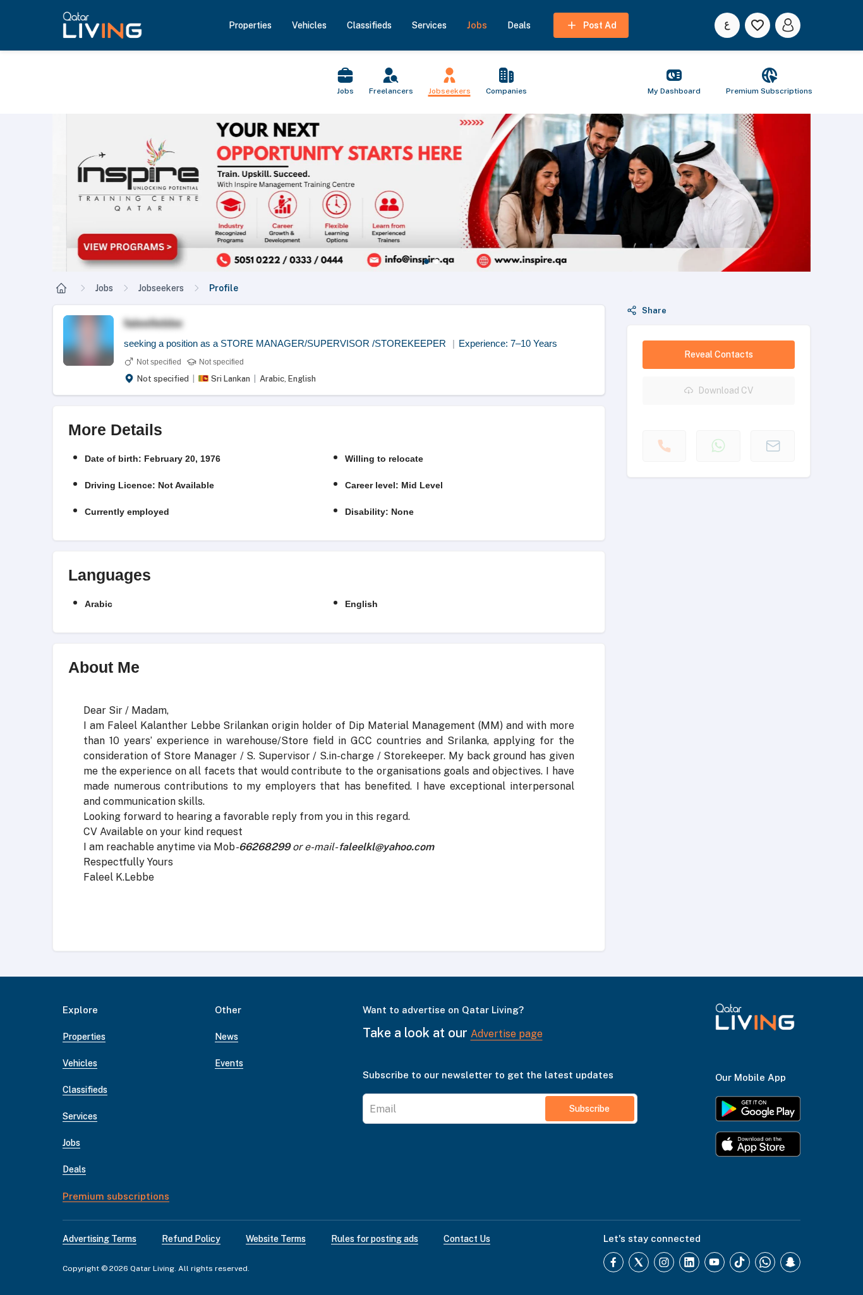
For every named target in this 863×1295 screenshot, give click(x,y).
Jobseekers (161, 288)
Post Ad (600, 25)
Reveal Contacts (718, 354)
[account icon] (787, 25)
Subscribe (589, 1109)
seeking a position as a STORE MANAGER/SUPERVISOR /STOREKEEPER (289, 343)
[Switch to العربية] (727, 25)
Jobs (104, 288)
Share (654, 310)
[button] (431, 193)
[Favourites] (757, 25)
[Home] (61, 288)
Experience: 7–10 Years (508, 343)
